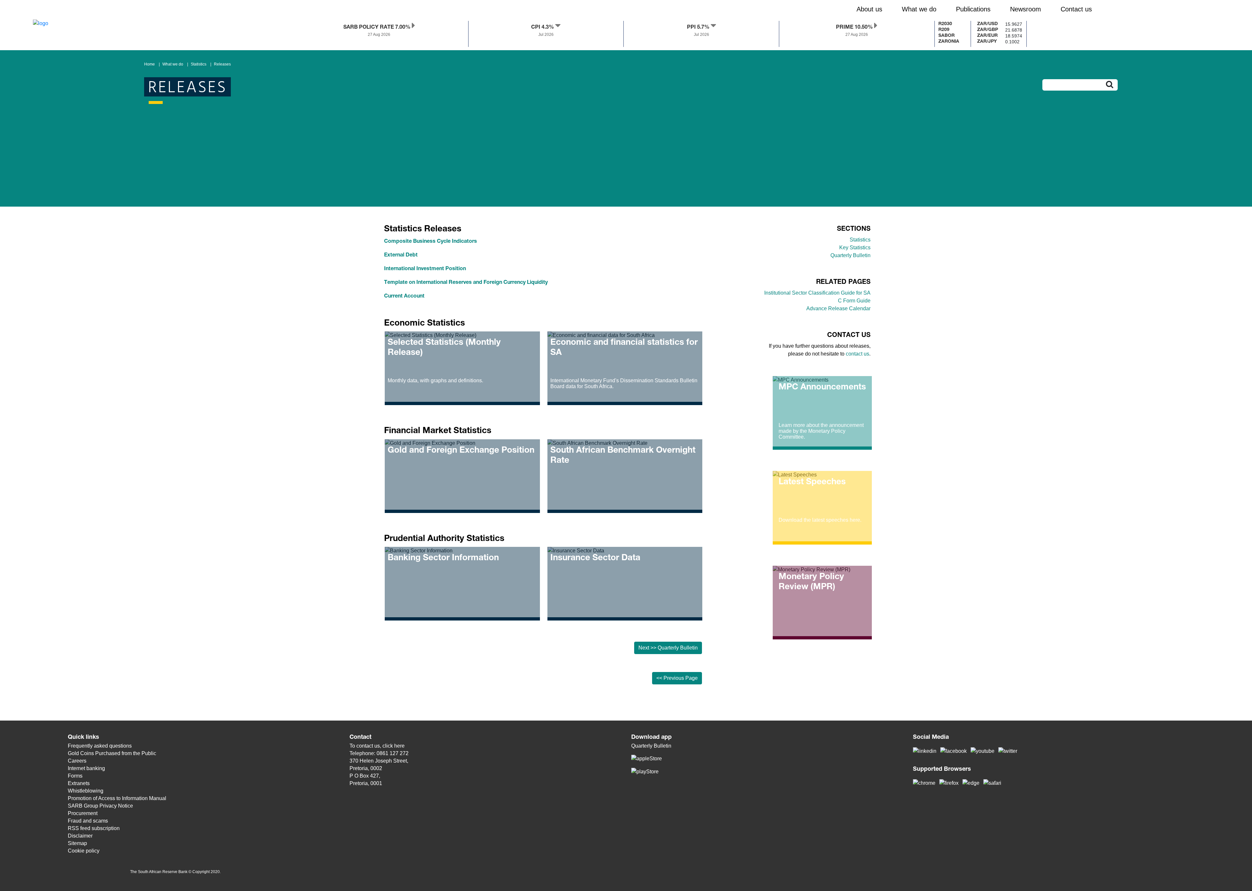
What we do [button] (919, 9)
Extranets (79, 783)
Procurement (82, 813)
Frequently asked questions (100, 746)
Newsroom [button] (1025, 9)
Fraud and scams (88, 821)
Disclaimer (80, 836)
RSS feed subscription (94, 828)
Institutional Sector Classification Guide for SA (817, 293)
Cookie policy (83, 851)
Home (149, 64)
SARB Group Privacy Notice (100, 806)
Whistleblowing (85, 791)
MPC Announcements (822, 387)
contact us (857, 354)
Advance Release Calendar (838, 308)
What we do (172, 64)
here (399, 746)
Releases (222, 64)
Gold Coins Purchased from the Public (112, 753)
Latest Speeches (812, 482)
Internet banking (86, 768)
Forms (75, 776)
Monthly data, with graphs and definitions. (435, 380)
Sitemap (77, 843)
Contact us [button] (1076, 9)
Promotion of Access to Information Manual (117, 798)
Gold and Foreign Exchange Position (461, 450)
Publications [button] (973, 9)
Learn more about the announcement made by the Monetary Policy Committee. (821, 431)
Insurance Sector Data (595, 558)
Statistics (198, 64)
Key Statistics (855, 247)
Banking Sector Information (443, 558)
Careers (77, 761)
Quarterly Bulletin (850, 255)
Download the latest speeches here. (820, 520)
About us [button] (869, 9)
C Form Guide (854, 300)
